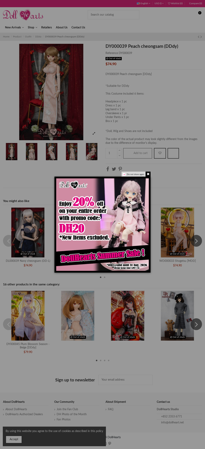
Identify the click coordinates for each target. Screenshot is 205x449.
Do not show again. (136, 174)
